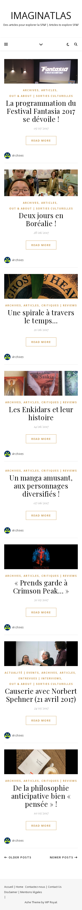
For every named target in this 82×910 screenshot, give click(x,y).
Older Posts (20, 857)
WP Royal (51, 902)
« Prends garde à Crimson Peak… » (41, 586)
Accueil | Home (13, 887)
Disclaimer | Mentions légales (23, 892)
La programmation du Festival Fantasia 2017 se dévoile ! (41, 111)
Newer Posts (62, 857)
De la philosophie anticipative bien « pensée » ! (41, 795)
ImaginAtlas (41, 15)
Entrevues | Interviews (40, 678)
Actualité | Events (22, 673)
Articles (49, 90)
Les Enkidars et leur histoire (41, 413)
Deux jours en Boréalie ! (41, 219)
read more (41, 140)
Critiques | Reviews (59, 305)
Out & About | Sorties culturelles (41, 96)
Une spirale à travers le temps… (41, 316)
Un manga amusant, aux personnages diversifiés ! (41, 485)
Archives (31, 90)
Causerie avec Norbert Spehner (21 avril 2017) (41, 694)
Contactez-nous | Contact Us (43, 887)
